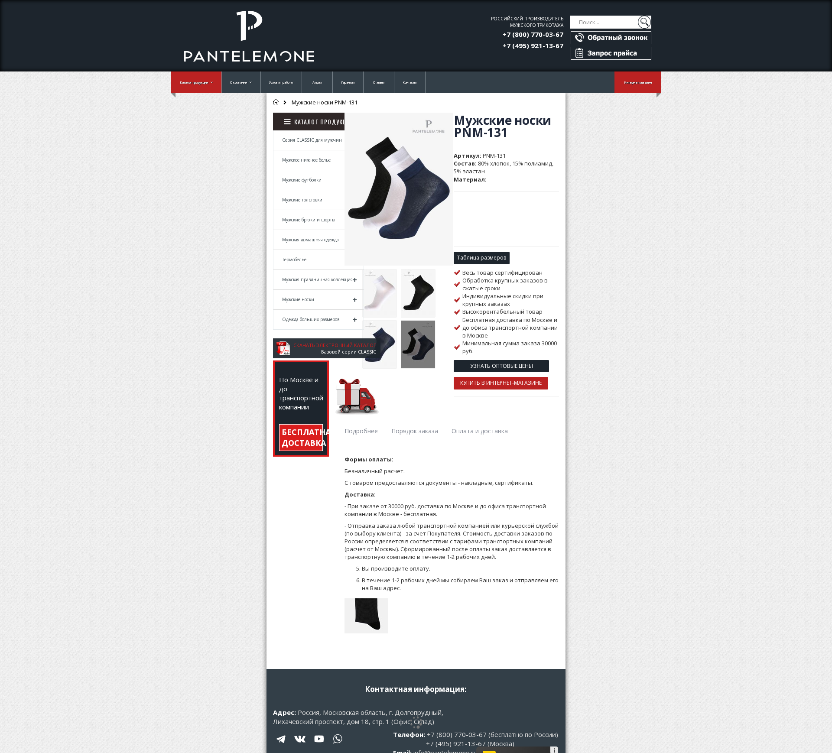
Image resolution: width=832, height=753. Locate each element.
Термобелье (294, 259)
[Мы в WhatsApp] (337, 745)
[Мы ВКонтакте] (300, 745)
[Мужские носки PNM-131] (379, 293)
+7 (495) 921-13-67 (533, 45)
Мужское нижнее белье (306, 160)
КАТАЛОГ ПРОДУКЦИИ (324, 121)
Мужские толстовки (302, 200)
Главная (276, 101)
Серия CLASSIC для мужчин (312, 140)
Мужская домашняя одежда (310, 240)
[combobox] (610, 22)
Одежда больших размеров (310, 319)
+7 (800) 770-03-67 (533, 34)
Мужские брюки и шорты (308, 220)
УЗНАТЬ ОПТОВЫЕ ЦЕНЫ (501, 366)
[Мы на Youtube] (319, 745)
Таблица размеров (481, 257)
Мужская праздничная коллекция (317, 279)
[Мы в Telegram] (281, 745)
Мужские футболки (302, 180)
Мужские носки (298, 299)
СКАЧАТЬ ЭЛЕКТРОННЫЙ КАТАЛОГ (334, 345)
